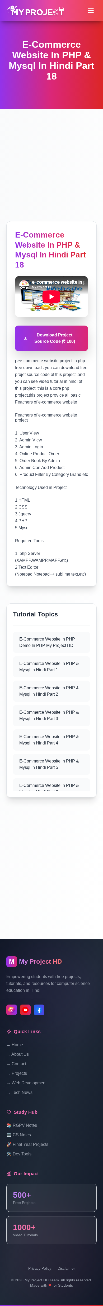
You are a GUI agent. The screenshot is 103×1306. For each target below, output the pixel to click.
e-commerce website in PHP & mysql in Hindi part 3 (49, 715)
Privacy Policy (39, 1268)
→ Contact (16, 1064)
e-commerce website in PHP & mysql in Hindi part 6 (49, 788)
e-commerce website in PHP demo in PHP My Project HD (47, 642)
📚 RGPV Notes (21, 1125)
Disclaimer (66, 1268)
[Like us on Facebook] (39, 1010)
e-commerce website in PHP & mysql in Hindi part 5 (49, 764)
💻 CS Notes (18, 1135)
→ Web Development (26, 1083)
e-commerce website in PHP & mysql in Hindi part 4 (49, 739)
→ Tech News (19, 1092)
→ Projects (16, 1073)
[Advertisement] (51, 161)
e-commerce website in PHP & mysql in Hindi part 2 (49, 691)
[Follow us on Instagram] (11, 1010)
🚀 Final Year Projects (27, 1144)
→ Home (14, 1044)
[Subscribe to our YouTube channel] (25, 1010)
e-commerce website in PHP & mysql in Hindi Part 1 (49, 666)
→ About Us (17, 1054)
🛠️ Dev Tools (18, 1154)
